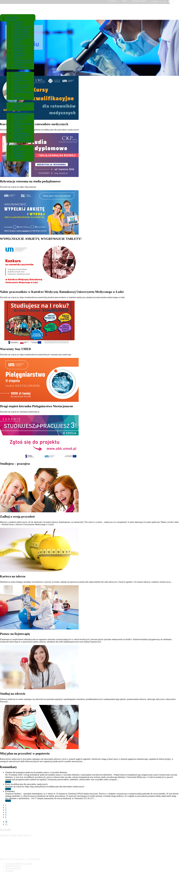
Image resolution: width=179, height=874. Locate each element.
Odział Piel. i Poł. (14, 165)
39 (6, 822)
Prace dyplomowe (20, 87)
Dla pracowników (14, 101)
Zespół (16, 148)
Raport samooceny (21, 67)
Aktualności (18, 153)
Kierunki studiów (20, 34)
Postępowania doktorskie (19, 40)
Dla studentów (13, 71)
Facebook (9, 871)
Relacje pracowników (22, 140)
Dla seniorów (18, 151)
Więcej (8, 782)
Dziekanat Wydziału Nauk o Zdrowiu (15, 835)
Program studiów (20, 80)
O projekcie (18, 146)
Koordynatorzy (19, 119)
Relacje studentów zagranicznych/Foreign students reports (22, 135)
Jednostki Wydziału (21, 31)
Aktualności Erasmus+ (22, 114)
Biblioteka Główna (13, 866)
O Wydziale (11, 20)
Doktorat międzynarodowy (20, 44)
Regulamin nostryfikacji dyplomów (23, 90)
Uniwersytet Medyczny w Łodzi (18, 863)
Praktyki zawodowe (21, 85)
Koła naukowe (19, 75)
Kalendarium (18, 78)
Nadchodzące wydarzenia (18, 157)
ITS (14, 95)
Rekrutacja (17, 121)
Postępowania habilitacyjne (19, 49)
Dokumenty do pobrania (19, 107)
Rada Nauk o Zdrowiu (22, 27)
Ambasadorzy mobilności (19, 129)
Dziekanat (17, 24)
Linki (9, 162)
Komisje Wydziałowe (22, 103)
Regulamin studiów (21, 73)
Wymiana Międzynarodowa (18, 112)
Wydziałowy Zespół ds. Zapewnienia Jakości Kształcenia (23, 62)
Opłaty (16, 82)
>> (6, 824)
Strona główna (13, 17)
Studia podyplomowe (22, 36)
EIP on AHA (12, 144)
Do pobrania (18, 97)
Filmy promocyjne (12, 868)
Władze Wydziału (20, 29)
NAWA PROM (19, 116)
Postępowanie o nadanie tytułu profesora (19, 55)
